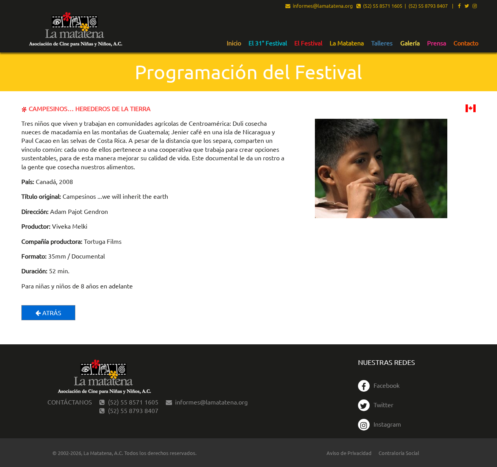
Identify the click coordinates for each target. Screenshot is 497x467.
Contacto (466, 43)
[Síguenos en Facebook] (459, 6)
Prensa (436, 43)
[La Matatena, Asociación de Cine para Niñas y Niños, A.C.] (75, 29)
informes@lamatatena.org (321, 6)
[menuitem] (234, 42)
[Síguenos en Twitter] (466, 6)
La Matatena (347, 43)
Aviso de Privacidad (349, 453)
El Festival (308, 43)
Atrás (51, 312)
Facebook (387, 385)
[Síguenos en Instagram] (475, 6)
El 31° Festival (267, 43)
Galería (410, 43)
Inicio (234, 43)
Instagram (387, 424)
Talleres (382, 43)
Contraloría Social (399, 453)
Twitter (383, 404)
